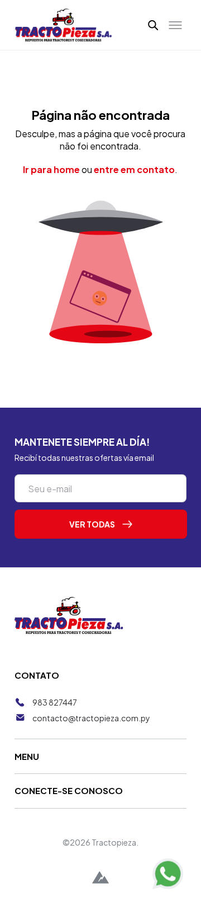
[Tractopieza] (64, 25)
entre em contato (134, 169)
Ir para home (51, 169)
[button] (153, 25)
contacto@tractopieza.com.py (91, 718)
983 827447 (54, 702)
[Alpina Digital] (100, 879)
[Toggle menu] (175, 25)
